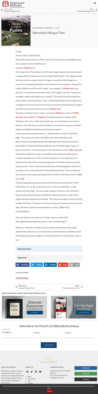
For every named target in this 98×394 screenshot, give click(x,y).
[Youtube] (40, 372)
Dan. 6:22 (64, 207)
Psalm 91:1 (42, 117)
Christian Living (22, 278)
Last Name (68, 333)
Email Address (7, 332)
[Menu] (95, 3)
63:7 (33, 117)
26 (22, 179)
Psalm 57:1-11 (29, 68)
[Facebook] (27, 372)
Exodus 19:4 (69, 88)
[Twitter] (32, 372)
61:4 (25, 117)
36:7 (21, 117)
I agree (49, 391)
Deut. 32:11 (56, 109)
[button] (23, 265)
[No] (96, 389)
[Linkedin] (36, 372)
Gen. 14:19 (74, 150)
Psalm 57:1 (60, 113)
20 (80, 150)
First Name (36, 333)
